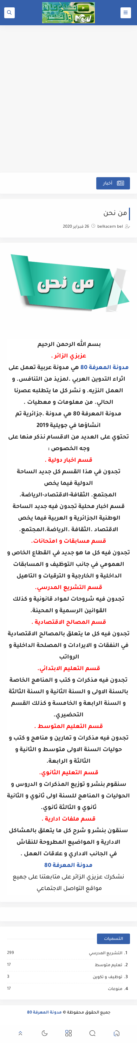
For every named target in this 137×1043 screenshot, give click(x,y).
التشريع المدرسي (105, 953)
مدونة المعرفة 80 (104, 368)
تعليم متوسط (108, 965)
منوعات (114, 989)
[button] (116, 1034)
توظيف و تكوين (107, 977)
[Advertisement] (68, 99)
